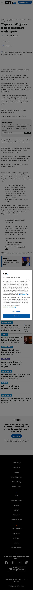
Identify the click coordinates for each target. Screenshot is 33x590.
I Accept (16, 315)
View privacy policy (24, 294)
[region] (16, 295)
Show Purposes (16, 311)
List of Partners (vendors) (9, 307)
